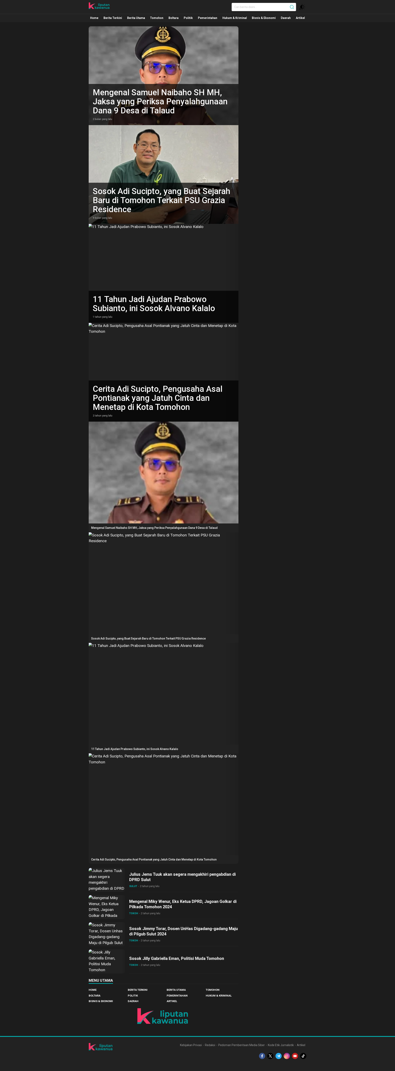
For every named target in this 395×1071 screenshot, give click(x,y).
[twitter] (270, 1056)
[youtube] (295, 1056)
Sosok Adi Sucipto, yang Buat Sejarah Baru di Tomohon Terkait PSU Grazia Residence (161, 200)
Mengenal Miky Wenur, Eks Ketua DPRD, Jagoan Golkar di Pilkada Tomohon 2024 (183, 904)
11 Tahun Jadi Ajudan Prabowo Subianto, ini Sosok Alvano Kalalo (154, 303)
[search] (292, 7)
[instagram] (287, 1056)
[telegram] (278, 1056)
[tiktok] (303, 1056)
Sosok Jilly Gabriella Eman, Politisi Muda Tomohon (176, 958)
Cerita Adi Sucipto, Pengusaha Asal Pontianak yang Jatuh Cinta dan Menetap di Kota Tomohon (157, 398)
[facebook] (262, 1056)
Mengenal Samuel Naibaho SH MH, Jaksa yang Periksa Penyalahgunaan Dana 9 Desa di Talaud (160, 101)
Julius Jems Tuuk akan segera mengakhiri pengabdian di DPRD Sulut (182, 877)
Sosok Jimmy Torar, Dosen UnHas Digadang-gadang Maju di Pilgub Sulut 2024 (183, 931)
